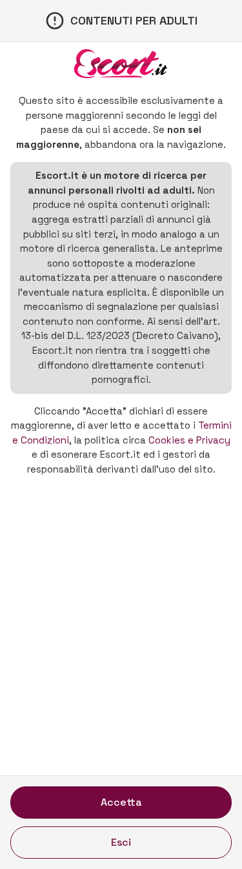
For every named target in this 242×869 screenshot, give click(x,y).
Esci (121, 842)
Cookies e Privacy (189, 440)
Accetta (121, 802)
